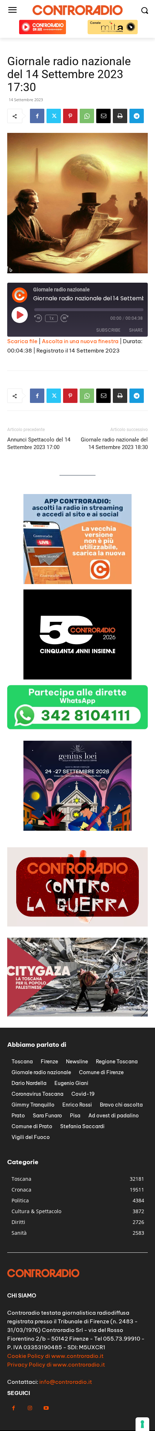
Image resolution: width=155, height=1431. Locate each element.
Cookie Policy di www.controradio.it (55, 1356)
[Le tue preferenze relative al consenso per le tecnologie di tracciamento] (142, 1424)
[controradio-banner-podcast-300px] (77, 828)
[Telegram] (136, 116)
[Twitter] (53, 116)
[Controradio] (77, 10)
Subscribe (108, 330)
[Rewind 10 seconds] (38, 318)
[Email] (103, 116)
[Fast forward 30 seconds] (64, 318)
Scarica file (22, 341)
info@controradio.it (65, 1381)
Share (136, 330)
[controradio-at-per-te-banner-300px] (77, 582)
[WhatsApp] (87, 116)
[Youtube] (46, 1408)
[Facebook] (37, 116)
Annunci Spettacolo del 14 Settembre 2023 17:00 (38, 443)
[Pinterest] (70, 116)
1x (51, 318)
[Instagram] (29, 1408)
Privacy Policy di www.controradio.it (56, 1364)
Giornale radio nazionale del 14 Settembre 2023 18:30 (114, 443)
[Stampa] (120, 116)
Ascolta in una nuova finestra (80, 341)
